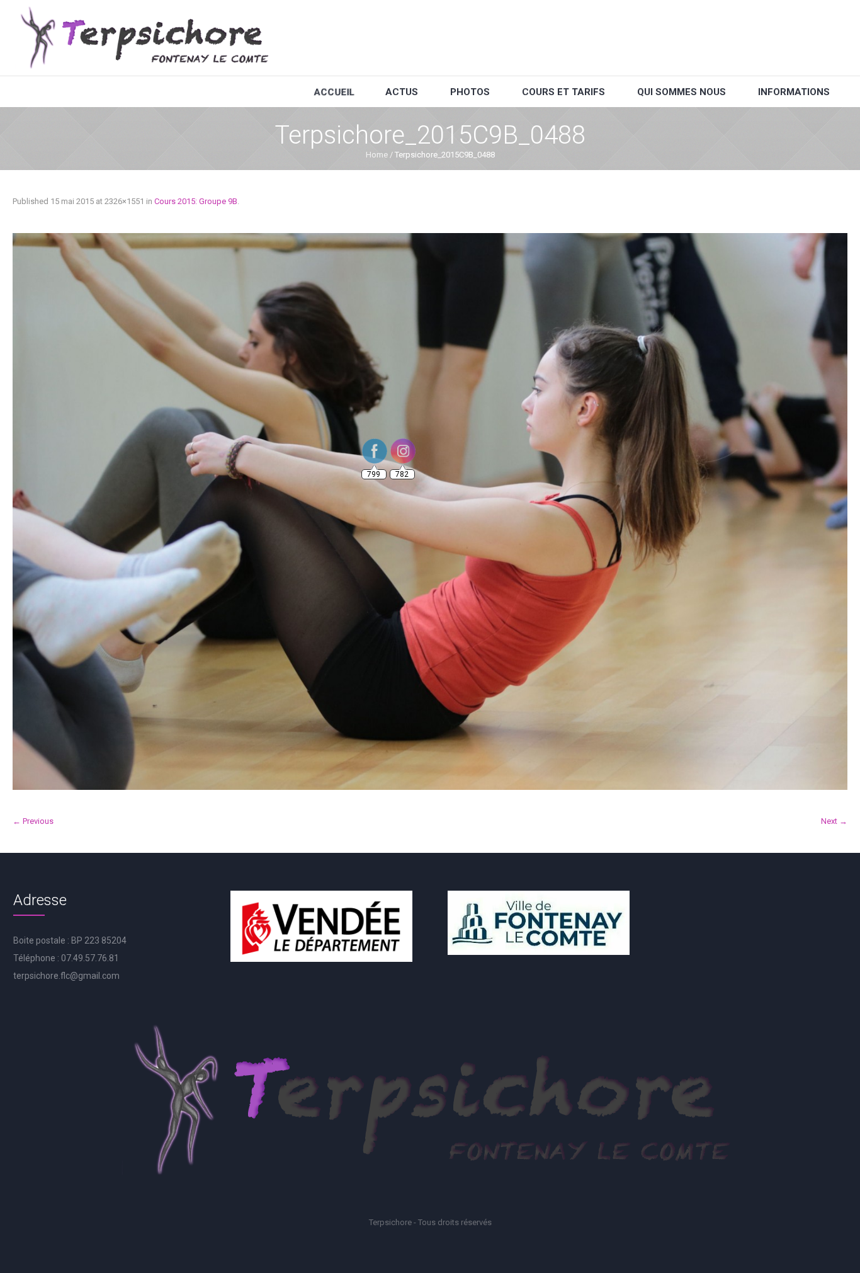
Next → (834, 821)
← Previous (33, 821)
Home (377, 154)
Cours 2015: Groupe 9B (195, 201)
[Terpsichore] (143, 38)
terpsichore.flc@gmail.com (66, 976)
